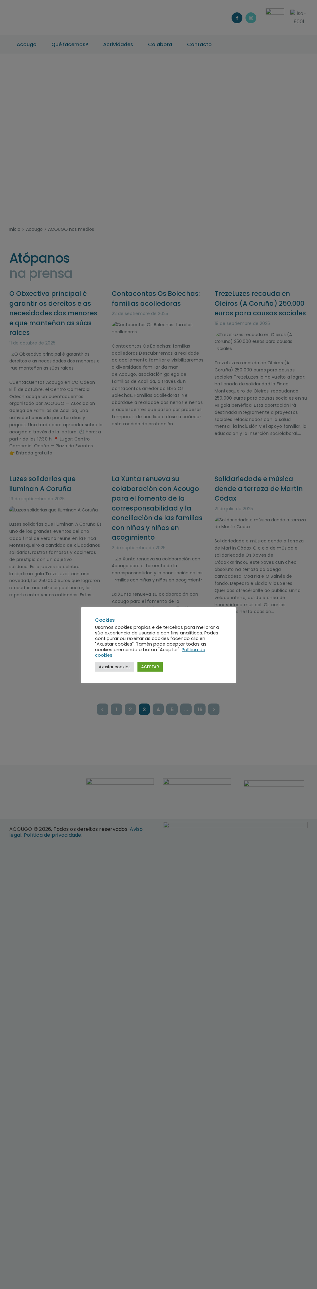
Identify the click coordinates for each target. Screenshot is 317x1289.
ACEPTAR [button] (150, 667)
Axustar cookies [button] (115, 667)
